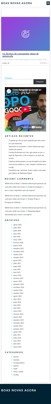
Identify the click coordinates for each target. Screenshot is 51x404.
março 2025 (17, 275)
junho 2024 (17, 302)
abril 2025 (16, 272)
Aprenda (16, 360)
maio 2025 (17, 269)
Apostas (16, 357)
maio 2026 (17, 234)
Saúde (15, 369)
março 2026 (17, 240)
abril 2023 (16, 344)
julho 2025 (17, 263)
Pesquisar (8, 78)
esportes (16, 366)
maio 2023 (17, 341)
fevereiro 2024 (18, 314)
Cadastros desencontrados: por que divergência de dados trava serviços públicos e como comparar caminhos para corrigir (27, 164)
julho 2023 (17, 335)
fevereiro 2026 (18, 242)
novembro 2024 (18, 287)
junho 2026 (17, 231)
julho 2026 (17, 228)
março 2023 (17, 347)
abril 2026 (16, 237)
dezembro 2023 (18, 320)
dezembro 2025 (18, 248)
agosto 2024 (17, 296)
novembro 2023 (18, 323)
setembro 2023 (18, 329)
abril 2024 (16, 308)
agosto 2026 (17, 225)
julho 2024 (17, 299)
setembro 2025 (18, 257)
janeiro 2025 (17, 281)
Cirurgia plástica (18, 363)
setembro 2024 (18, 293)
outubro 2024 (17, 290)
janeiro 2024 (17, 317)
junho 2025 (17, 266)
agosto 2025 (17, 260)
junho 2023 (17, 338)
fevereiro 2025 (18, 278)
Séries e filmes (18, 372)
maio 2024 (17, 305)
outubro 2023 (17, 326)
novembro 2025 (18, 251)
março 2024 (17, 311)
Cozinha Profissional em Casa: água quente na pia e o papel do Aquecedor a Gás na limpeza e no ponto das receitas (26, 155)
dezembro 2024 (18, 284)
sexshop (16, 375)
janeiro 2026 (17, 245)
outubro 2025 (17, 254)
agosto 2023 (17, 332)
